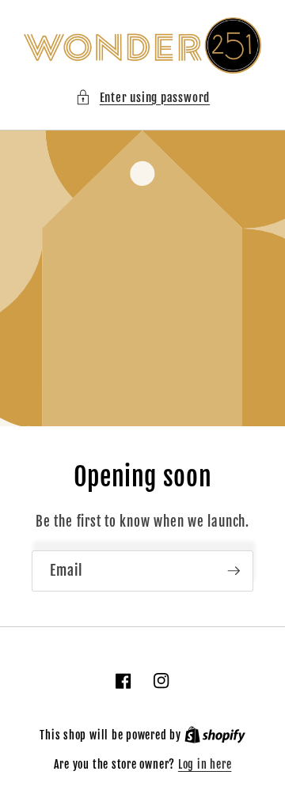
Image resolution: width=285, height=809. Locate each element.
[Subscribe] (234, 571)
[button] (142, 97)
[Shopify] (214, 735)
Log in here (204, 765)
